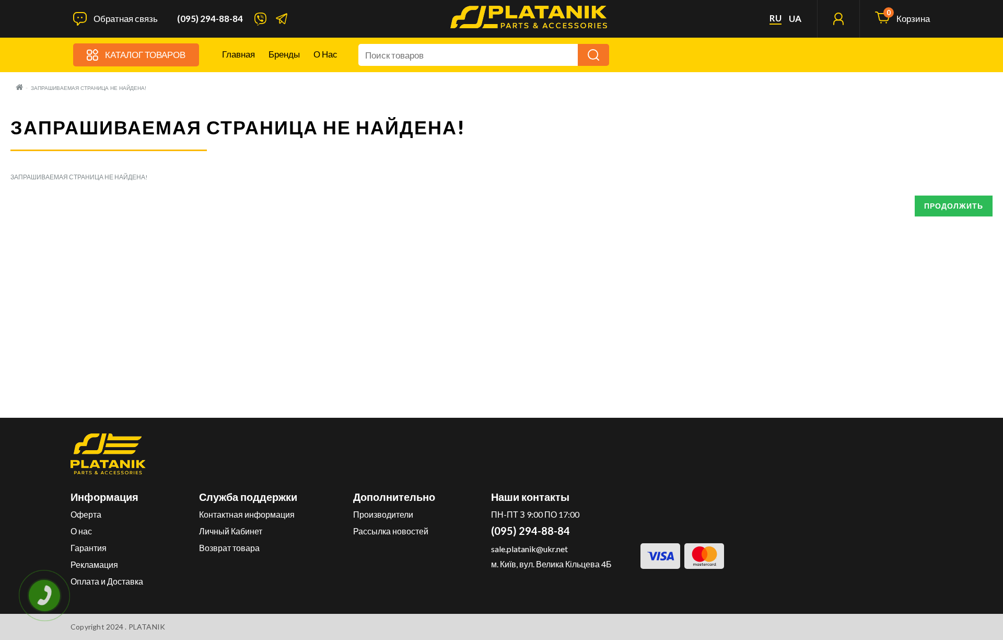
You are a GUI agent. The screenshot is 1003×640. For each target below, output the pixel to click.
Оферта (86, 514)
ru (775, 18)
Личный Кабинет (230, 531)
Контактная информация (247, 514)
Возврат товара (229, 548)
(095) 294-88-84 (210, 19)
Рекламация (94, 564)
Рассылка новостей (390, 531)
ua (795, 19)
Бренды (284, 54)
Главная (238, 54)
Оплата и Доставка (107, 581)
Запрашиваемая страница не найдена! (88, 88)
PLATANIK (147, 626)
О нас (325, 54)
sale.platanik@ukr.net (529, 549)
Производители (383, 514)
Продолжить (953, 205)
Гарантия (89, 548)
